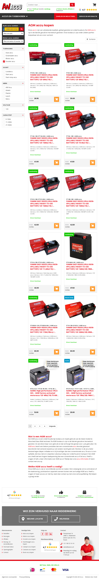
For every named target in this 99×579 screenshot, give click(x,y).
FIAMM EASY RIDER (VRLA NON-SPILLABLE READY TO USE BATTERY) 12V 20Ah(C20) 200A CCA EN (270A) (80, 329)
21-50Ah (9, 125)
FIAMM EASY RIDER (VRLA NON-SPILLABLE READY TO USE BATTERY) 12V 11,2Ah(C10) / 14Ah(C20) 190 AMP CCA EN (44, 265)
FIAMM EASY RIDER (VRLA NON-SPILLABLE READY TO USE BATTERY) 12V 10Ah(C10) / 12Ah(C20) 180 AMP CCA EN (44, 202)
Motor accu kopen (29, 536)
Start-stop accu (11, 77)
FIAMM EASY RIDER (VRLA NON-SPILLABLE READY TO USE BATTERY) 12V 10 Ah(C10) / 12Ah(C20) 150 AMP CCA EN (80, 139)
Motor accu (10, 58)
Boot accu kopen (28, 552)
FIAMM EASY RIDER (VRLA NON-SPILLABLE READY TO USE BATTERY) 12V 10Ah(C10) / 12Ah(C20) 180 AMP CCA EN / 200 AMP (80, 202)
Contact (5, 552)
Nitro (8, 99)
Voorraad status (8, 547)
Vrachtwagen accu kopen (28, 543)
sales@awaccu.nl (68, 547)
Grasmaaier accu (12, 56)
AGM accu (31, 446)
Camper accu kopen (29, 547)
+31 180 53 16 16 (68, 543)
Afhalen (5, 539)
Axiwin (8, 90)
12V (7, 109)
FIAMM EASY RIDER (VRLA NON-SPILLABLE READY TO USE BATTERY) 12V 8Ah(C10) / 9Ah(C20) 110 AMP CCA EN (80, 76)
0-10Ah (8, 119)
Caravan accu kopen (29, 549)
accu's (34, 30)
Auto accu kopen (28, 533)
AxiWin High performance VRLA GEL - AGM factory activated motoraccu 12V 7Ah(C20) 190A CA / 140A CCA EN (80, 392)
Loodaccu (9, 71)
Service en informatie (88, 16)
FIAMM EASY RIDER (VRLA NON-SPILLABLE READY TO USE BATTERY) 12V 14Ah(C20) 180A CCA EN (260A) (80, 265)
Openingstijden (8, 549)
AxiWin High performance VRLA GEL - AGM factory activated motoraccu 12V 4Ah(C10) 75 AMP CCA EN (44, 392)
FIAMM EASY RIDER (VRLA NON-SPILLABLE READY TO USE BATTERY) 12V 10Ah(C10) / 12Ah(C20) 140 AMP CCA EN (44, 139)
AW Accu (9, 87)
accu (74, 446)
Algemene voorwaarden (9, 577)
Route (65, 540)
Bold (95, 577)
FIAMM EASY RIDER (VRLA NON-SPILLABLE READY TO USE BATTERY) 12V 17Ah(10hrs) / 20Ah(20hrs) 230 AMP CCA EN (44, 329)
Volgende (52, 426)
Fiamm (8, 93)
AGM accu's (91, 30)
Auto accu (9, 53)
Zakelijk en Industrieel (65, 16)
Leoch (8, 96)
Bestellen (6, 533)
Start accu (9, 74)
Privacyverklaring (24, 577)
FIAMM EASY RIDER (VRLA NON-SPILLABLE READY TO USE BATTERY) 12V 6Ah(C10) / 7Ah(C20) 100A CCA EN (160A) (44, 76)
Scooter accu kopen (29, 539)
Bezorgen (6, 536)
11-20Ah (9, 122)
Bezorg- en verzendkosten (8, 543)
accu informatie (82, 459)
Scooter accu (10, 61)
